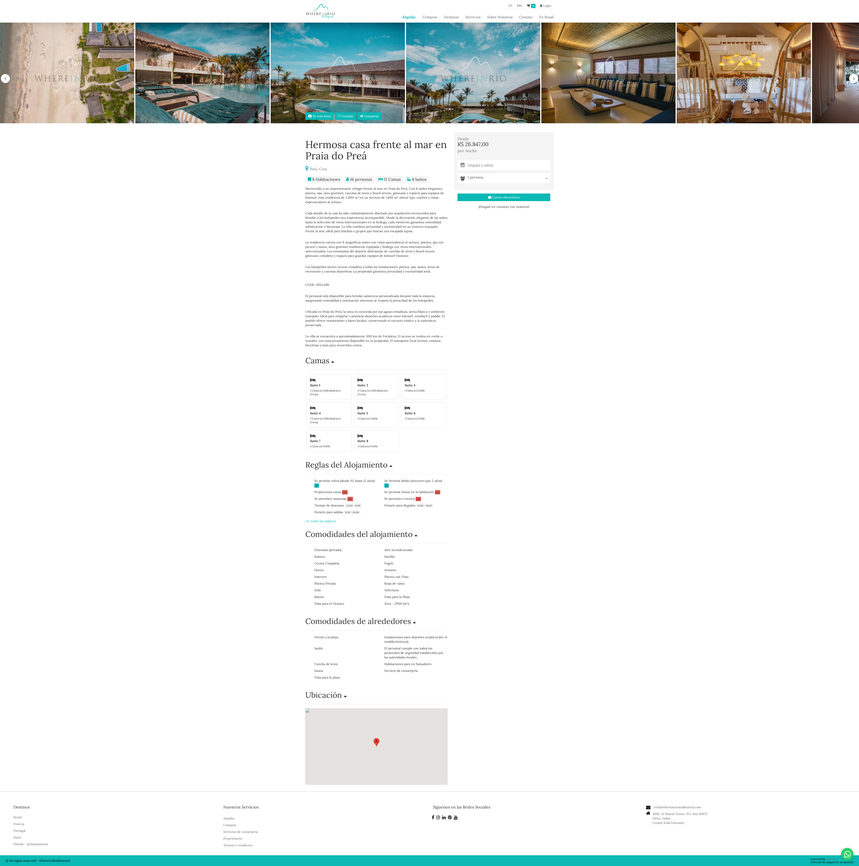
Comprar (430, 17)
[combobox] (509, 178)
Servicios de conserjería (240, 832)
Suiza (17, 837)
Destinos (451, 17)
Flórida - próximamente (30, 844)
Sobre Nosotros (499, 17)
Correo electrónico (505, 197)
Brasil (17, 817)
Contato (525, 17)
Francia (18, 824)
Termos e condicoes (237, 845)
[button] (853, 78)
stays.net (832, 859)
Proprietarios (232, 838)
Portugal (19, 831)
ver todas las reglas (319, 521)
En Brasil (546, 17)
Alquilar (409, 17)
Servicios (473, 17)
